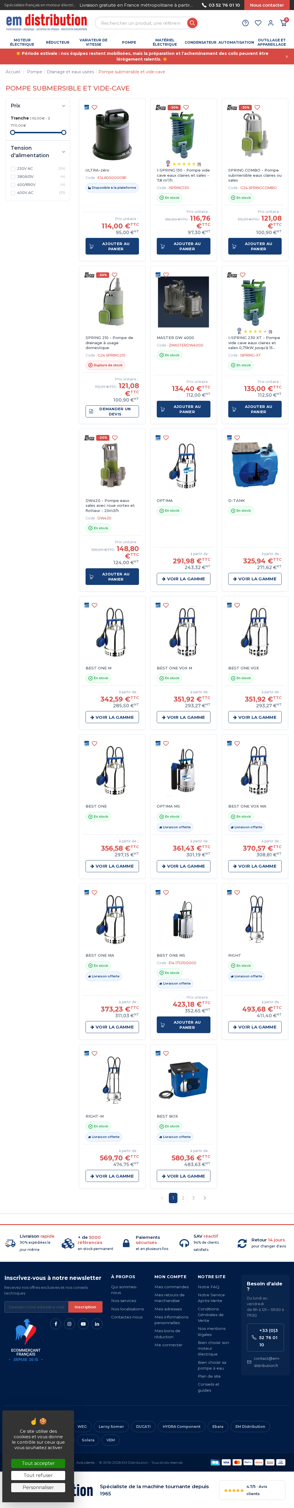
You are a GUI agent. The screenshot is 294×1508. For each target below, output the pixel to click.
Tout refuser (38, 1475)
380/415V (41, 176)
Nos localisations (127, 1309)
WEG (82, 1426)
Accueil (13, 71)
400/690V (41, 184)
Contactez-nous (126, 1317)
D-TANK (236, 500)
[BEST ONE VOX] (255, 632)
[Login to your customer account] (270, 23)
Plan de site (209, 1376)
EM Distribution (250, 1426)
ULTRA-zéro (97, 170)
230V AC (41, 168)
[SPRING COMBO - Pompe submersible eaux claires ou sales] (255, 134)
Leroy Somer (111, 1426)
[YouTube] (83, 1323)
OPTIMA (165, 500)
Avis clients (85, 1462)
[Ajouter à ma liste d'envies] (94, 107)
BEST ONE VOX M (174, 668)
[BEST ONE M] (112, 632)
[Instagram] (69, 1323)
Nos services (123, 1300)
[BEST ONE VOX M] (183, 632)
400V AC (41, 192)
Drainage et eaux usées (70, 71)
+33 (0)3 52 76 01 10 (268, 1337)
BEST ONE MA (100, 955)
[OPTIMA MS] (183, 770)
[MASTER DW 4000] (183, 302)
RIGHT (234, 955)
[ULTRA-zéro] (112, 134)
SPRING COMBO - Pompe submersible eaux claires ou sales (255, 175)
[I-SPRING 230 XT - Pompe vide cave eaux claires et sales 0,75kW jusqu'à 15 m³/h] (255, 302)
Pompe (34, 71)
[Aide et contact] (245, 23)
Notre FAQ (208, 1286)
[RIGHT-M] (112, 1080)
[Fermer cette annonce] (287, 56)
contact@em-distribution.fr (267, 1362)
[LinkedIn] (97, 1323)
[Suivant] (193, 5)
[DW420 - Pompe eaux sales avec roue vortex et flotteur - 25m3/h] (112, 465)
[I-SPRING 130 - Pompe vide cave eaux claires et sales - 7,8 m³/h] (183, 134)
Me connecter (168, 1345)
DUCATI (143, 1426)
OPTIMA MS (168, 806)
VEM (111, 1440)
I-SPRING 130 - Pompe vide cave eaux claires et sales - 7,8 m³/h (183, 175)
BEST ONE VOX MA (247, 806)
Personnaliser (38, 1487)
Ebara (217, 1426)
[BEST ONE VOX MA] (255, 770)
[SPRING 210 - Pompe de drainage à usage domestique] (112, 302)
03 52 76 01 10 (224, 5)
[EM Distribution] (47, 23)
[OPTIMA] (183, 465)
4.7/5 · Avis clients (245, 1490)
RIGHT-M (95, 1116)
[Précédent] (79, 5)
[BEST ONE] (112, 770)
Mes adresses (168, 1309)
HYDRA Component (181, 1426)
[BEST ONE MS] (183, 919)
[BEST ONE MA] (112, 919)
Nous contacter (267, 5)
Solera (88, 1440)
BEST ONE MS (171, 955)
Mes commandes (171, 1286)
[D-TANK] (255, 465)
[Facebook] (55, 1323)
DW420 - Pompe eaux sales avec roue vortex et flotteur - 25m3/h (110, 505)
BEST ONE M (98, 668)
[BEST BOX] (183, 1080)
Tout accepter (38, 1463)
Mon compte (170, 1276)
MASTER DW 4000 (175, 337)
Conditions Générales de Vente (211, 1315)
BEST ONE (96, 806)
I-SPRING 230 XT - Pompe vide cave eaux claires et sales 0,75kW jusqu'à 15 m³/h (254, 342)
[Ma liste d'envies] (258, 23)
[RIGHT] (255, 919)
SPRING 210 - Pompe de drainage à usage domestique (109, 342)
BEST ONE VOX (243, 668)
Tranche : (21, 118)
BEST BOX (167, 1116)
